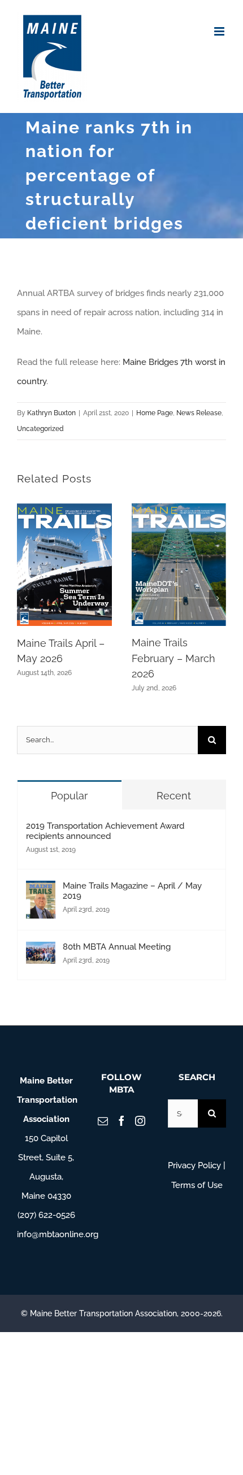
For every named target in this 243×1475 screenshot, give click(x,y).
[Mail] (103, 1121)
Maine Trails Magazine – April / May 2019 (132, 891)
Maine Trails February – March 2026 (173, 658)
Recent (174, 796)
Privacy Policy (194, 1165)
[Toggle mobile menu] (220, 31)
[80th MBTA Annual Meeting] (40, 951)
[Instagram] (140, 1121)
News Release (199, 413)
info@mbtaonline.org (57, 1234)
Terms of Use (197, 1185)
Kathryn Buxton (51, 413)
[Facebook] (121, 1121)
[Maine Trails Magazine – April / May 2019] (40, 890)
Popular (69, 796)
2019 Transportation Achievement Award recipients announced (105, 831)
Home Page (154, 413)
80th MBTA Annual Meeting (117, 947)
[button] (25, 598)
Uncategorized (40, 429)
